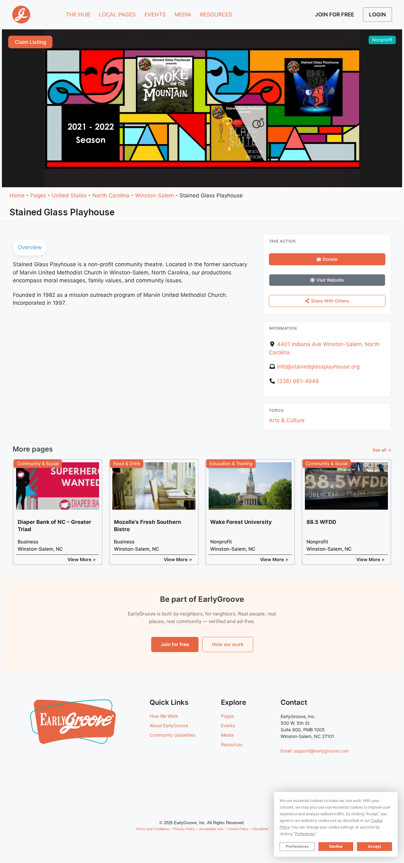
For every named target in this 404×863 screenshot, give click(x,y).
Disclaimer (260, 829)
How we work (227, 644)
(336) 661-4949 (298, 381)
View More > (82, 559)
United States (69, 195)
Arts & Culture (287, 420)
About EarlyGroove (169, 725)
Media (227, 735)
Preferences (297, 846)
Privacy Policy (184, 829)
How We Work (164, 716)
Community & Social (38, 463)
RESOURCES (216, 14)
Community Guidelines (172, 735)
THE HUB (78, 14)
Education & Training (231, 463)
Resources (231, 744)
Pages (38, 195)
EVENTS (155, 14)
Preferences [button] (305, 834)
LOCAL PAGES (117, 14)
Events (228, 725)
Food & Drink (126, 463)
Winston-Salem (154, 195)
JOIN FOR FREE (334, 14)
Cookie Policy (238, 829)
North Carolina (110, 195)
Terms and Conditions (152, 829)
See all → (381, 449)
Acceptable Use (211, 829)
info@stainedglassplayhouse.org (318, 366)
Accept (374, 846)
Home (17, 195)
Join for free (175, 644)
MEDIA (183, 14)
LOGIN (377, 14)
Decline (335, 846)
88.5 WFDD (321, 522)
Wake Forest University (241, 522)
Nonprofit (382, 39)
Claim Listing (30, 42)
